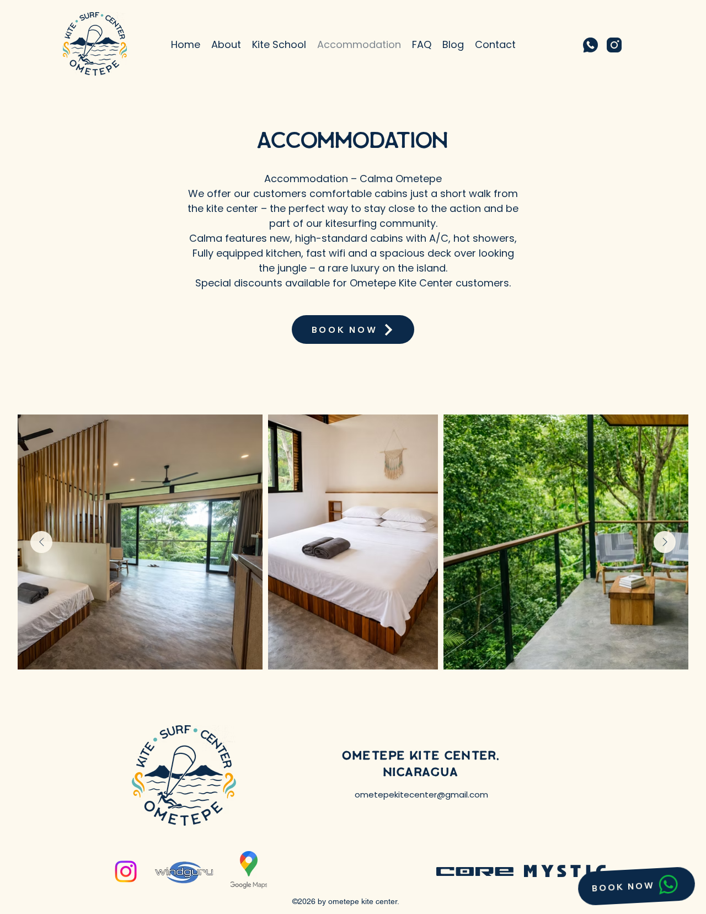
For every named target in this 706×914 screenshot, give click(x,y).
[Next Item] (665, 542)
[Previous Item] (41, 542)
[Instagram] (125, 871)
